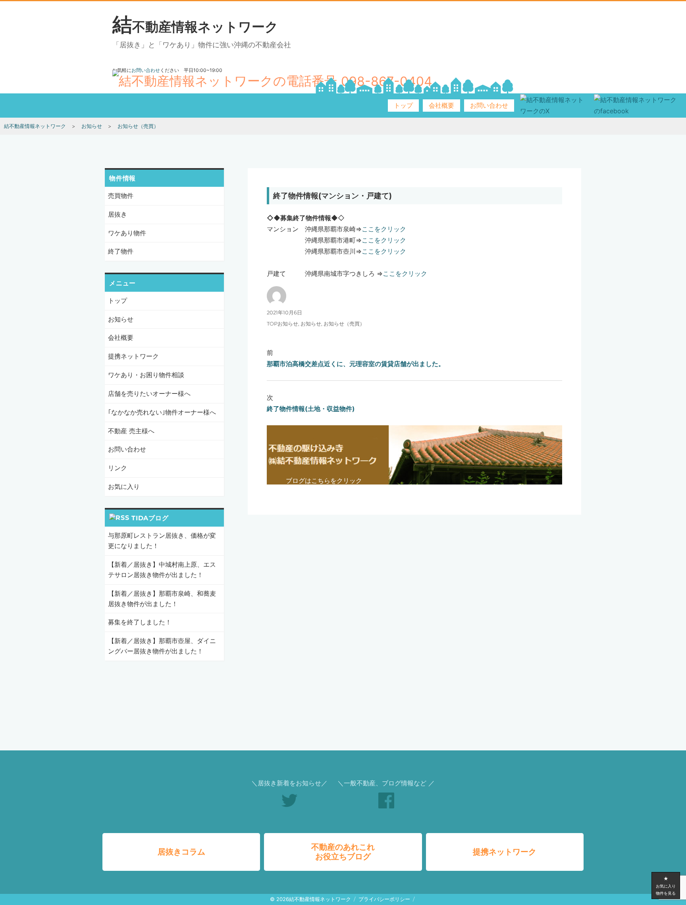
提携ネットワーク (133, 356)
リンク (117, 468)
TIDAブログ (149, 518)
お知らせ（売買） (344, 323)
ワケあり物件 (127, 233)
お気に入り (124, 486)
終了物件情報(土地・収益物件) (311, 409)
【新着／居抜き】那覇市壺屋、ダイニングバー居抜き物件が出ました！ (162, 646)
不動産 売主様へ (131, 431)
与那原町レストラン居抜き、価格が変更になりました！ (162, 540)
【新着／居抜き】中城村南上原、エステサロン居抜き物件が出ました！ (162, 569)
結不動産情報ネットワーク (195, 27)
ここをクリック (384, 229)
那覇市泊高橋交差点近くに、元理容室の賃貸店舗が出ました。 (356, 364)
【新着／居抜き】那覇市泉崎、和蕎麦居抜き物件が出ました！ (162, 598)
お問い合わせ (489, 105)
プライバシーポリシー (384, 899)
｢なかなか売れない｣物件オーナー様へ (162, 412)
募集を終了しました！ (140, 622)
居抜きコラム (181, 852)
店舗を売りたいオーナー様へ (149, 393)
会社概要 (441, 105)
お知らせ (311, 323)
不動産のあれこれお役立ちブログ (343, 851)
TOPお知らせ (282, 323)
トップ (403, 105)
